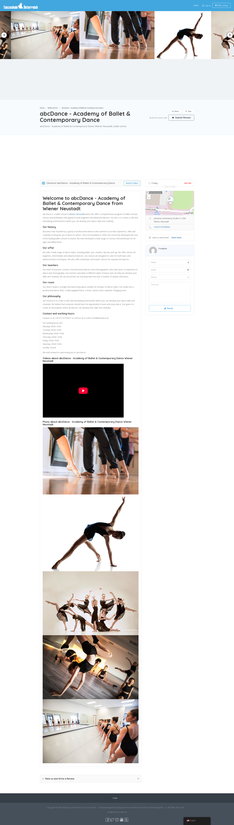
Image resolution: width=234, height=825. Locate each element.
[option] (53, 35)
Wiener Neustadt (76, 214)
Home (42, 108)
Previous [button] (4, 35)
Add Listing (222, 5)
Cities (196, 5)
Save (189, 111)
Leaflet (188, 213)
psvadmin (162, 248)
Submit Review (183, 117)
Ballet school (53, 108)
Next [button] (230, 35)
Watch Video (132, 183)
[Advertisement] (117, 79)
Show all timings (170, 186)
